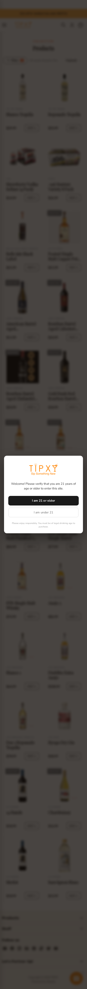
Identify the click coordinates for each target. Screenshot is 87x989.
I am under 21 (43, 512)
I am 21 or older (43, 501)
